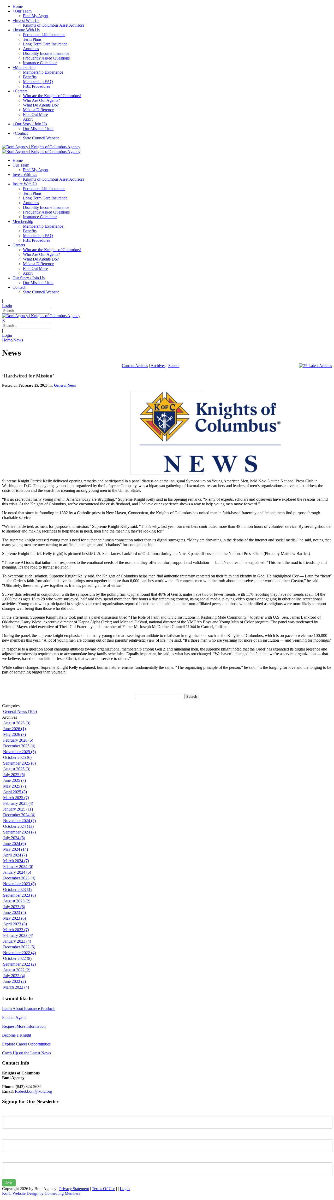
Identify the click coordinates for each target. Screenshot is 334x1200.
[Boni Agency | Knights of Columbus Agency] (41, 147)
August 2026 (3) (16, 723)
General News (65, 385)
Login (7, 305)
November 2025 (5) (19, 751)
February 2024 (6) (18, 866)
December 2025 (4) (19, 746)
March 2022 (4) (16, 987)
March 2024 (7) (16, 861)
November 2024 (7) (19, 820)
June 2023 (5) (14, 912)
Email (7, 1158)
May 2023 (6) (14, 918)
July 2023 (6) (14, 907)
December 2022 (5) (19, 947)
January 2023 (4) (17, 941)
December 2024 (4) (19, 815)
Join (8, 1183)
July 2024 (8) (14, 838)
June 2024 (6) (14, 843)
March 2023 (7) (16, 929)
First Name (11, 1112)
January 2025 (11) (18, 809)
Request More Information (24, 1026)
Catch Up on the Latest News (26, 1053)
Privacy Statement (74, 1188)
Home (7, 340)
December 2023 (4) (19, 878)
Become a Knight (16, 1035)
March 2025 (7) (16, 797)
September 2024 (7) (19, 832)
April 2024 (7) (15, 855)
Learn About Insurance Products (28, 1008)
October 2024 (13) (18, 826)
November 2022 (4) (19, 952)
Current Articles (135, 365)
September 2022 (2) (19, 964)
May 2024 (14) (15, 849)
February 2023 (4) (18, 935)
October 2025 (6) (17, 757)
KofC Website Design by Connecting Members (41, 1193)
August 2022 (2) (16, 970)
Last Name (11, 1135)
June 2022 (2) (14, 981)
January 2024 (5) (17, 872)
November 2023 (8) (19, 884)
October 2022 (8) (17, 958)
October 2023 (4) (17, 889)
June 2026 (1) (14, 728)
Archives (158, 365)
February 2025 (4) (18, 803)
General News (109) (20, 711)
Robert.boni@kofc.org (33, 1091)
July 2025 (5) (14, 774)
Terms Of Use (103, 1188)
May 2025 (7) (14, 786)
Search (174, 365)
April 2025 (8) (15, 792)
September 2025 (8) (19, 763)
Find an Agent (14, 1017)
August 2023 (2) (16, 901)
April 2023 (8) (15, 924)
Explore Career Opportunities (26, 1044)
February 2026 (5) (18, 740)
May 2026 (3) (14, 734)
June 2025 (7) (14, 780)
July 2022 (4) (14, 975)
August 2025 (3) (16, 769)
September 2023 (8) (19, 895)
